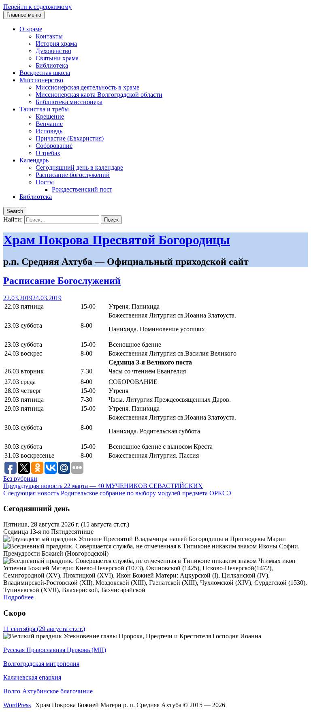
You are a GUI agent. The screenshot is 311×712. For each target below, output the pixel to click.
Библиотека (52, 65)
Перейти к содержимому (37, 6)
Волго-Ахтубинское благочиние (48, 691)
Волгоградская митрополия (41, 663)
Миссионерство (41, 80)
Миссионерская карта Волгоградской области (99, 94)
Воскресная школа (44, 72)
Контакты (49, 36)
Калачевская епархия (32, 677)
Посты (45, 182)
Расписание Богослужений (62, 280)
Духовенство (53, 50)
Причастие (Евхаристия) (70, 138)
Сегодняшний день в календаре (79, 167)
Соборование (54, 145)
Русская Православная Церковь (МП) (54, 649)
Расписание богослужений (73, 174)
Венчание (49, 123)
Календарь (34, 160)
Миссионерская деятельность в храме (87, 87)
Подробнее (18, 597)
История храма (56, 43)
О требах (48, 152)
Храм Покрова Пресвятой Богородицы (116, 239)
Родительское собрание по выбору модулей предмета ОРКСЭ (117, 493)
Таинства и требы (44, 109)
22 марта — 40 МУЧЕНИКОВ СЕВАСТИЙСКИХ (103, 485)
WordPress (17, 704)
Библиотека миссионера (69, 101)
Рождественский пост (82, 189)
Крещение (50, 116)
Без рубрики (20, 478)
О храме (30, 29)
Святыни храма (57, 58)
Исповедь (49, 131)
